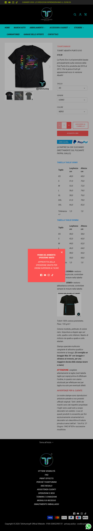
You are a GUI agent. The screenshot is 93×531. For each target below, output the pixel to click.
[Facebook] (41, 275)
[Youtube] (45, 275)
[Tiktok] (52, 275)
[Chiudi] (61, 252)
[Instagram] (49, 275)
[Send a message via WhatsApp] (88, 526)
